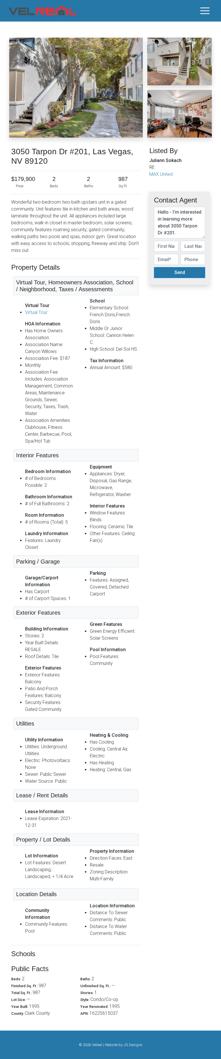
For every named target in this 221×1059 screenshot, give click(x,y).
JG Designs (132, 1045)
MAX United (161, 174)
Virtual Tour (36, 312)
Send (179, 272)
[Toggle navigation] (205, 10)
